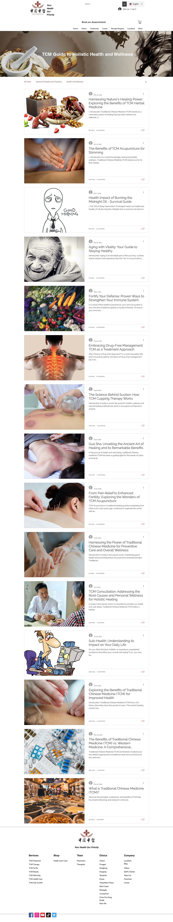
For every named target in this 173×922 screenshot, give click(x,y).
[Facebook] (31, 915)
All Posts (27, 82)
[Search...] (124, 4)
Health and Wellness (74, 82)
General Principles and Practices (49, 82)
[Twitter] (54, 915)
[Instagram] (37, 915)
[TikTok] (48, 915)
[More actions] (144, 93)
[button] (140, 22)
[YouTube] (42, 915)
